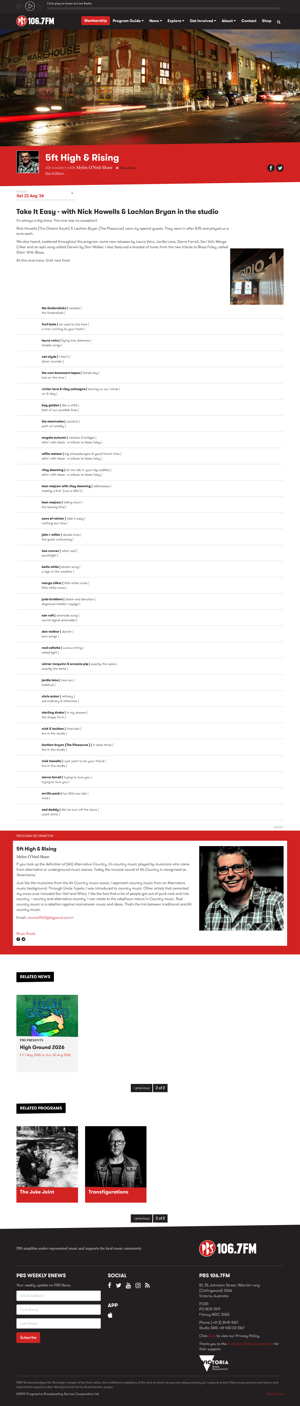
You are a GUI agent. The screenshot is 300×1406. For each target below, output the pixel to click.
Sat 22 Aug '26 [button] (30, 195)
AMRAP (279, 827)
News (154, 20)
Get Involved (202, 20)
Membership (95, 20)
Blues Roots (128, 168)
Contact (248, 20)
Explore (175, 20)
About (228, 20)
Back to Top (275, 1393)
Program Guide (127, 20)
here (212, 1335)
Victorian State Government (250, 1343)
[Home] (37, 21)
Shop (266, 20)
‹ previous (142, 1088)
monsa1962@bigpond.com (50, 917)
